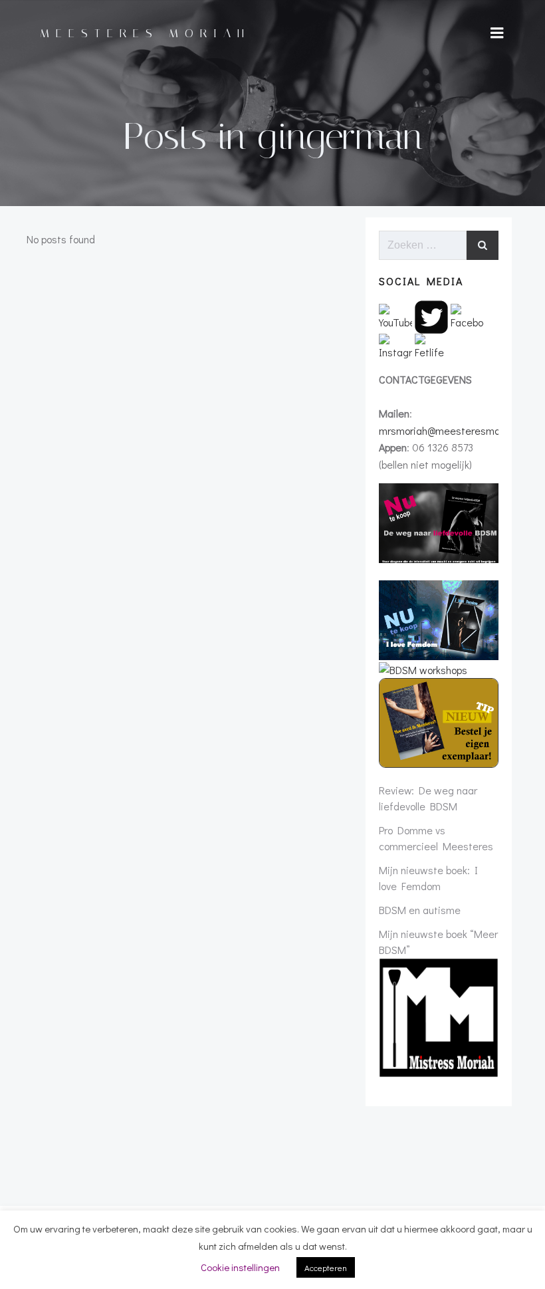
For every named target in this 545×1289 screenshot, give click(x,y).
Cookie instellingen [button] (240, 1267)
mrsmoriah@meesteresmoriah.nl (453, 430)
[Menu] (497, 33)
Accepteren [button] (325, 1267)
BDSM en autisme (420, 910)
